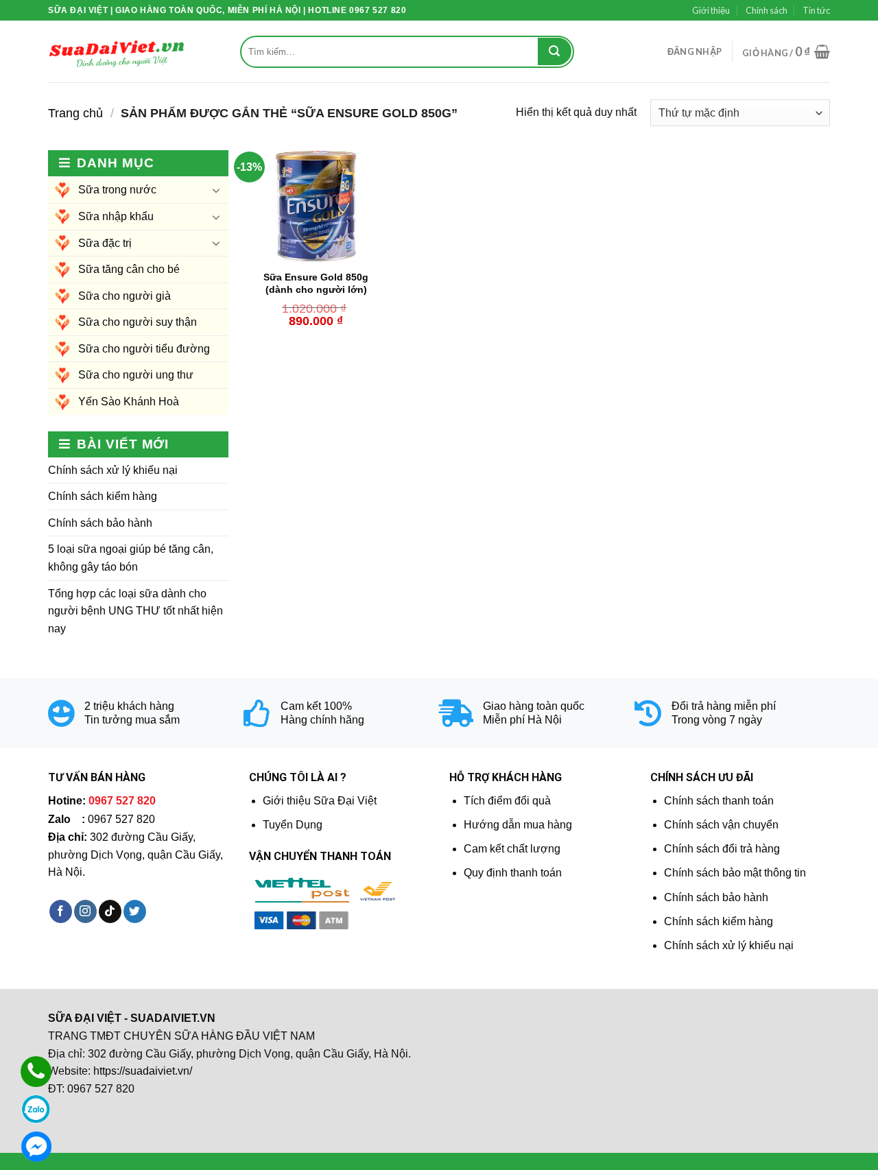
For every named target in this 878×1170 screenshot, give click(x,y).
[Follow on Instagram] (85, 911)
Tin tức (816, 10)
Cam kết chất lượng (512, 849)
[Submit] (554, 51)
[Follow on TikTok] (110, 911)
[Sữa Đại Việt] (116, 52)
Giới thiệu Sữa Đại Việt (320, 801)
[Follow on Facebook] (60, 911)
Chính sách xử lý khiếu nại (113, 470)
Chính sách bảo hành (100, 523)
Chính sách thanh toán (719, 801)
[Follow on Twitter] (134, 911)
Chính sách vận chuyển (721, 825)
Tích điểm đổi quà (507, 801)
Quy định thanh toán (513, 873)
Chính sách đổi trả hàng (722, 849)
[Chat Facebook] (36, 1146)
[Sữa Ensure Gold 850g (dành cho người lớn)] (316, 206)
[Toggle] (216, 190)
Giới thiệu (711, 10)
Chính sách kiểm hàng (102, 496)
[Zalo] (36, 1109)
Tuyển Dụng (292, 825)
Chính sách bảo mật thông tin (735, 873)
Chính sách (766, 10)
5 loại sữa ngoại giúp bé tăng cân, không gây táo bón (130, 558)
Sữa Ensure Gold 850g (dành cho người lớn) (315, 284)
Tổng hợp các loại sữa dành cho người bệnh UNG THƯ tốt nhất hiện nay (135, 611)
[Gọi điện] (36, 1071)
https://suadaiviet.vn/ (142, 1071)
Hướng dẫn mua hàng (518, 825)
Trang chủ (75, 113)
